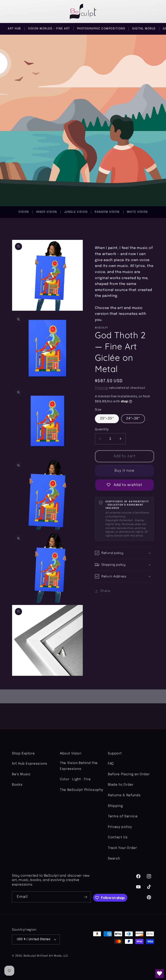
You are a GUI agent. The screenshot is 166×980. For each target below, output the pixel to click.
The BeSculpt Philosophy (81, 790)
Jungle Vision (76, 212)
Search (114, 858)
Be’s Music (21, 774)
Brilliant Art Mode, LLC (52, 955)
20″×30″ (107, 418)
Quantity (102, 429)
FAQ (111, 763)
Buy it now (125, 471)
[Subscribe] (85, 897)
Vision (23, 212)
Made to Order (121, 785)
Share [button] (105, 591)
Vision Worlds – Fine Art (49, 28)
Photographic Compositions (101, 28)
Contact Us (118, 837)
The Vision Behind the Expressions (79, 766)
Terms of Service (123, 816)
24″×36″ (133, 418)
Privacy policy (120, 827)
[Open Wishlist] (159, 973)
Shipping (101, 388)
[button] (10, 11)
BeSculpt (30, 955)
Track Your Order (122, 848)
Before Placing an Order (129, 774)
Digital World (144, 28)
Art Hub (14, 28)
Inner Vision (46, 212)
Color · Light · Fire (75, 779)
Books (17, 785)
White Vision (137, 212)
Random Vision (107, 212)
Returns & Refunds (124, 795)
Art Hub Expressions (29, 763)
